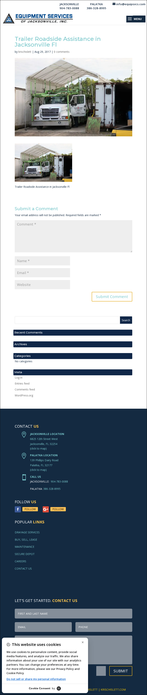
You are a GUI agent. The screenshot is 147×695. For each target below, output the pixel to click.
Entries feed (22, 383)
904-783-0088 (59, 481)
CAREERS (20, 561)
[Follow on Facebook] (18, 509)
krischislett (24, 52)
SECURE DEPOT (25, 554)
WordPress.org (24, 395)
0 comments (61, 52)
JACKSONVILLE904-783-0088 (69, 6)
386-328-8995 (51, 489)
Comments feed (25, 389)
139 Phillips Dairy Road (44, 460)
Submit (121, 671)
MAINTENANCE (24, 546)
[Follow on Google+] (46, 509)
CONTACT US (23, 568)
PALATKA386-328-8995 (96, 6)
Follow (30, 509)
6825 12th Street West (44, 439)
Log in (18, 377)
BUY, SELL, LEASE (26, 539)
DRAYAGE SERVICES (27, 532)
